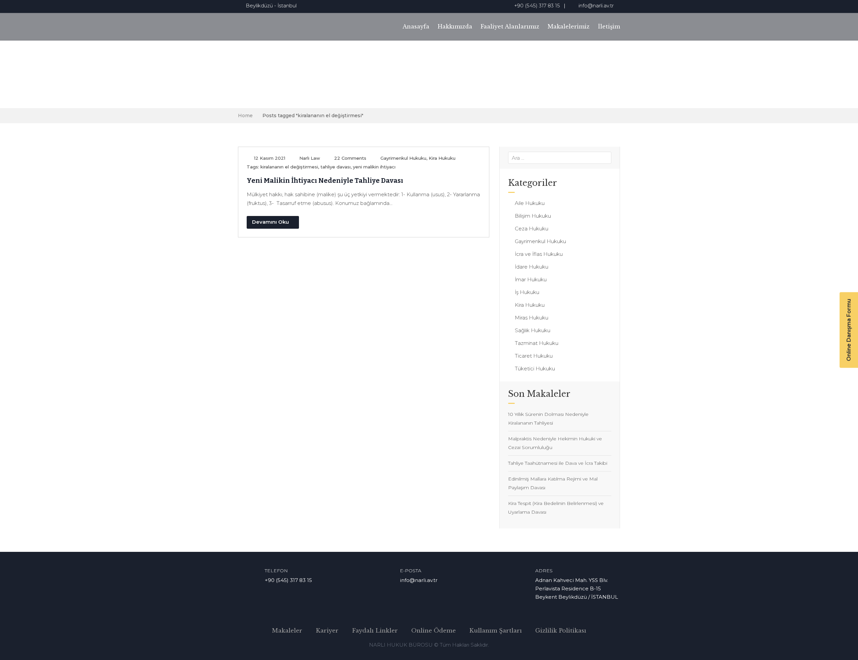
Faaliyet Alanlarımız (510, 26)
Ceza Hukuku (531, 228)
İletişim (609, 26)
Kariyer (327, 630)
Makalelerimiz (569, 26)
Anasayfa (416, 26)
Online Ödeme (433, 630)
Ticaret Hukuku (534, 356)
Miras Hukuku (531, 317)
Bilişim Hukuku (533, 216)
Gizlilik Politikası (560, 630)
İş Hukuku (527, 292)
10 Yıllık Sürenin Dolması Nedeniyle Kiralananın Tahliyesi (548, 418)
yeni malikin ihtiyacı (374, 166)
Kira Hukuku (442, 158)
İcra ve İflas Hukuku (539, 254)
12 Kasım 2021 (269, 158)
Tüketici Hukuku (535, 368)
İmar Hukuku (531, 279)
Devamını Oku (270, 222)
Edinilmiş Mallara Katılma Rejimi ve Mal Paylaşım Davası (553, 483)
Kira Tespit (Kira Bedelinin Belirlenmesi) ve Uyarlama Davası (556, 507)
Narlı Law (309, 158)
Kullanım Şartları (495, 630)
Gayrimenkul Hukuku (403, 158)
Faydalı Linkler (375, 630)
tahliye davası (335, 166)
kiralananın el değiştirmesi (289, 166)
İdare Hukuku (531, 267)
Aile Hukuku (530, 203)
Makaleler (287, 630)
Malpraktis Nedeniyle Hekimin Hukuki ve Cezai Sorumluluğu (555, 443)
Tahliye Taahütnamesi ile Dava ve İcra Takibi (557, 463)
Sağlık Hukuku (532, 330)
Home (245, 116)
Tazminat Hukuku (536, 343)
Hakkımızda (455, 26)
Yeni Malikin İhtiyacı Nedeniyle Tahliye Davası (325, 180)
